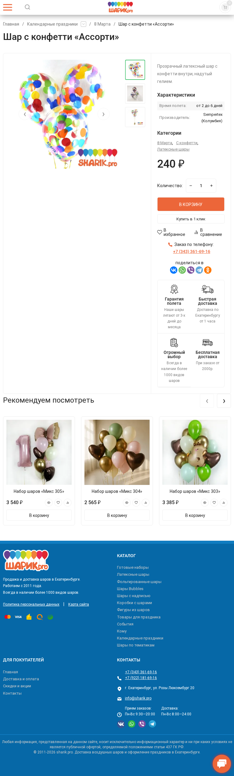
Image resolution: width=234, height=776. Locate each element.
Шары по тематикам (135, 645)
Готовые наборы (133, 567)
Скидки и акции (17, 686)
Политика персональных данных (31, 604)
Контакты (12, 693)
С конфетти (186, 143)
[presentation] (25, 114)
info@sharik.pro (138, 698)
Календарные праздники (52, 24)
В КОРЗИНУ (190, 204)
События (125, 624)
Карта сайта (78, 604)
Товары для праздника (139, 617)
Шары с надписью (134, 595)
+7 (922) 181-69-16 (141, 678)
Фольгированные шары (139, 581)
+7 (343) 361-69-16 (141, 672)
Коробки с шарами (134, 602)
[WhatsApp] (182, 270)
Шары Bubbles (130, 588)
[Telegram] (199, 270)
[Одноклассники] (207, 270)
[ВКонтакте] (173, 270)
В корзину (39, 515)
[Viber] (190, 270)
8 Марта (102, 24)
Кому (121, 631)
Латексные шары (173, 149)
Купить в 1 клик (190, 219)
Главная (11, 24)
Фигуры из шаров (133, 609)
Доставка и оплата (21, 679)
